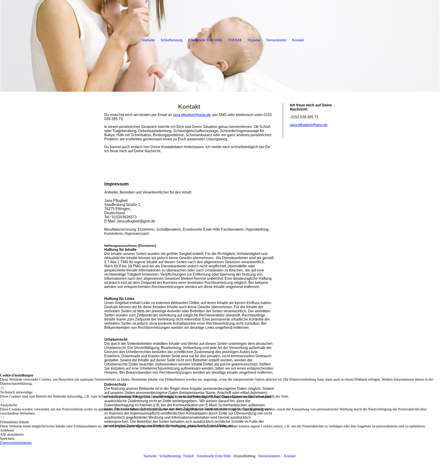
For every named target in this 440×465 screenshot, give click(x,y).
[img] (126, 19)
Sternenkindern (269, 456)
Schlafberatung (171, 40)
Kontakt (290, 456)
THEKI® (235, 40)
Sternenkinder (276, 40)
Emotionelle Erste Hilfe (214, 456)
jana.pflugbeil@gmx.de (192, 115)
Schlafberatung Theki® (176, 456)
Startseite (150, 456)
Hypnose (254, 40)
